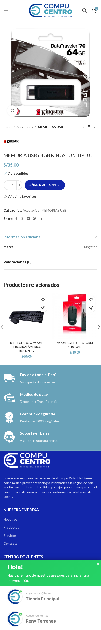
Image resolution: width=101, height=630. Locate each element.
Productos (11, 527)
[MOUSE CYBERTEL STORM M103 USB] (74, 316)
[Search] (84, 10)
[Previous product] (83, 127)
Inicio (8, 127)
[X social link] (22, 218)
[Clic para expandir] (12, 110)
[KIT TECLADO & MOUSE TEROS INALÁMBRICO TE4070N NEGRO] (26, 316)
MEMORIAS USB (50, 127)
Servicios (10, 535)
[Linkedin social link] (40, 218)
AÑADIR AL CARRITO (44, 185)
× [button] (98, 564)
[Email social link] (28, 218)
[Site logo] (50, 10)
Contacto (11, 543)
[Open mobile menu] (6, 10)
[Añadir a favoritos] (43, 300)
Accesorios (24, 127)
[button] (43, 308)
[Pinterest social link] (34, 218)
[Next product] (94, 127)
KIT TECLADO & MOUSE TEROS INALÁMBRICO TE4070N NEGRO (26, 347)
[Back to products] (89, 127)
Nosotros (10, 519)
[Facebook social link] (16, 218)
